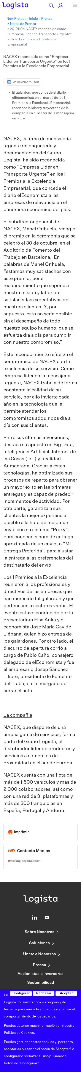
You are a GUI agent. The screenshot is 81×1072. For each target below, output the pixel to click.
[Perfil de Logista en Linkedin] (34, 918)
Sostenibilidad (40, 983)
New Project (16, 19)
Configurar (21, 993)
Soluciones (39, 943)
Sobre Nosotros (39, 932)
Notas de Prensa (23, 24)
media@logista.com (24, 861)
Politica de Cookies (19, 1033)
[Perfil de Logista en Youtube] (47, 918)
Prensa (46, 19)
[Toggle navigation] (75, 5)
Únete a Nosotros (39, 954)
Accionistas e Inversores (40, 974)
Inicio (33, 19)
